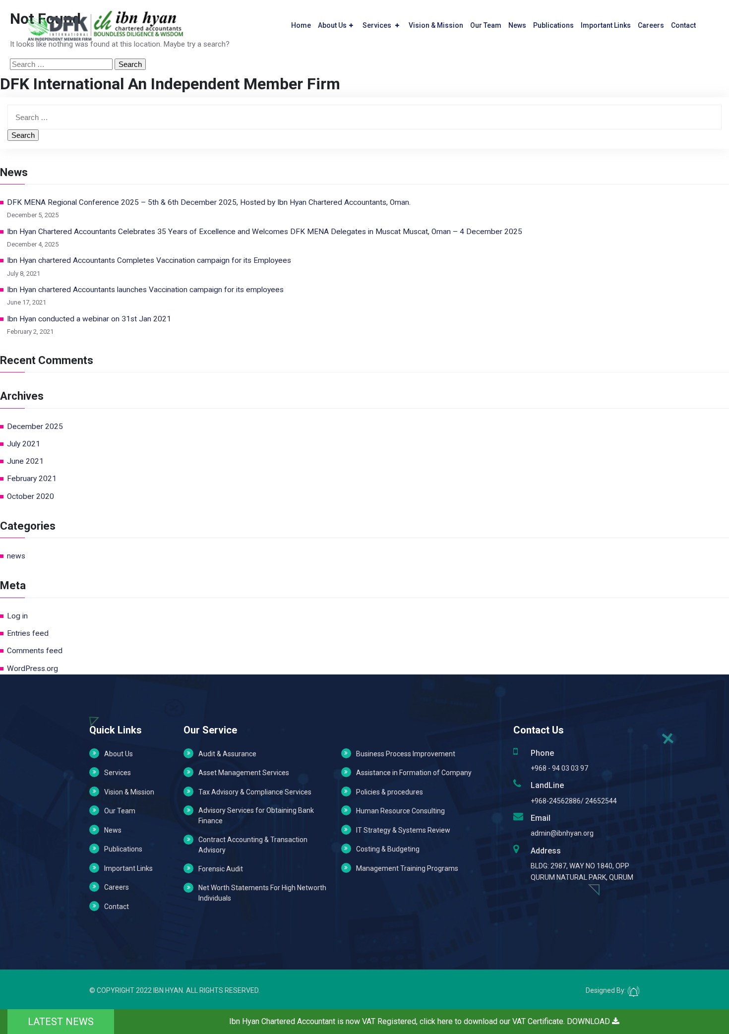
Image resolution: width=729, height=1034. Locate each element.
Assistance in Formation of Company (414, 773)
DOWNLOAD (589, 1021)
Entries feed (28, 633)
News (517, 25)
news (16, 555)
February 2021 (32, 478)
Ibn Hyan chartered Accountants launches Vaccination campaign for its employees (145, 289)
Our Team (485, 25)
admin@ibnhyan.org (562, 833)
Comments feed (34, 650)
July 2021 (23, 443)
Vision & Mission (436, 25)
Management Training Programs (407, 868)
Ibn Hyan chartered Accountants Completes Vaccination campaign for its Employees (149, 260)
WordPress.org (32, 668)
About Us (332, 25)
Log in (17, 615)
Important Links (606, 25)
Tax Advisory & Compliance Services (254, 792)
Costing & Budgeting (388, 849)
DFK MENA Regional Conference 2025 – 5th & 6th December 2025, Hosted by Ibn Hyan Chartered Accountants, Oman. (209, 202)
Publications (553, 25)
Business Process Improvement (405, 754)
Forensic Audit (220, 869)
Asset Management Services (243, 773)
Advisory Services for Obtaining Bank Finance (256, 815)
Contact (683, 25)
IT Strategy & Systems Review (403, 830)
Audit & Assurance (227, 754)
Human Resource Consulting (400, 811)
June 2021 (25, 461)
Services (378, 25)
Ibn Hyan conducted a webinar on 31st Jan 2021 (89, 318)
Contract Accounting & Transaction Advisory (252, 845)
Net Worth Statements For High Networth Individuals (262, 893)
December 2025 (35, 426)
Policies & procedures (389, 792)
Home (301, 25)
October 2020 (30, 496)
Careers (651, 25)
